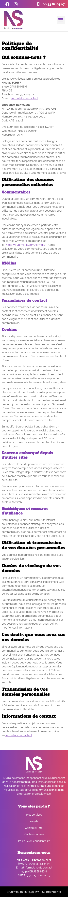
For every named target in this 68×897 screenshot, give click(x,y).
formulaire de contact (24, 98)
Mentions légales (34, 834)
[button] (61, 20)
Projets (34, 821)
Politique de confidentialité (34, 841)
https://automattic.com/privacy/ (26, 244)
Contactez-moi (34, 827)
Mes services (34, 814)
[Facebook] (7, 4)
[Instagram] (16, 4)
